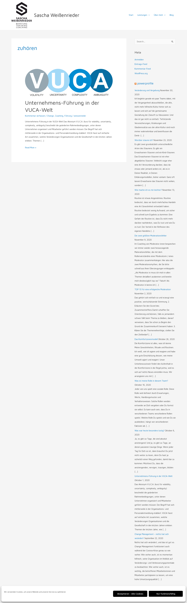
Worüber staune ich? (144, 140)
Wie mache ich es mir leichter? (148, 190)
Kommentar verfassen (35, 116)
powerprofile (145, 83)
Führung (68, 116)
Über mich (158, 15)
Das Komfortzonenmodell (146, 339)
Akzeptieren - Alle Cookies (130, 594)
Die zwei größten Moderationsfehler (151, 235)
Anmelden (139, 59)
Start (131, 15)
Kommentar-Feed (143, 69)
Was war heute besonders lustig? (149, 430)
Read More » (30, 147)
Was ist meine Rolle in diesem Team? (151, 381)
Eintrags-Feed (141, 64)
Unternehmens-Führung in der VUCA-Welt (153, 476)
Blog (172, 15)
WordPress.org (141, 73)
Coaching (59, 116)
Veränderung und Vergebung (147, 90)
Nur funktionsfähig (165, 594)
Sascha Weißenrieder (56, 15)
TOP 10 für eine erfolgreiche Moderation (153, 289)
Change (50, 116)
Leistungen (142, 15)
